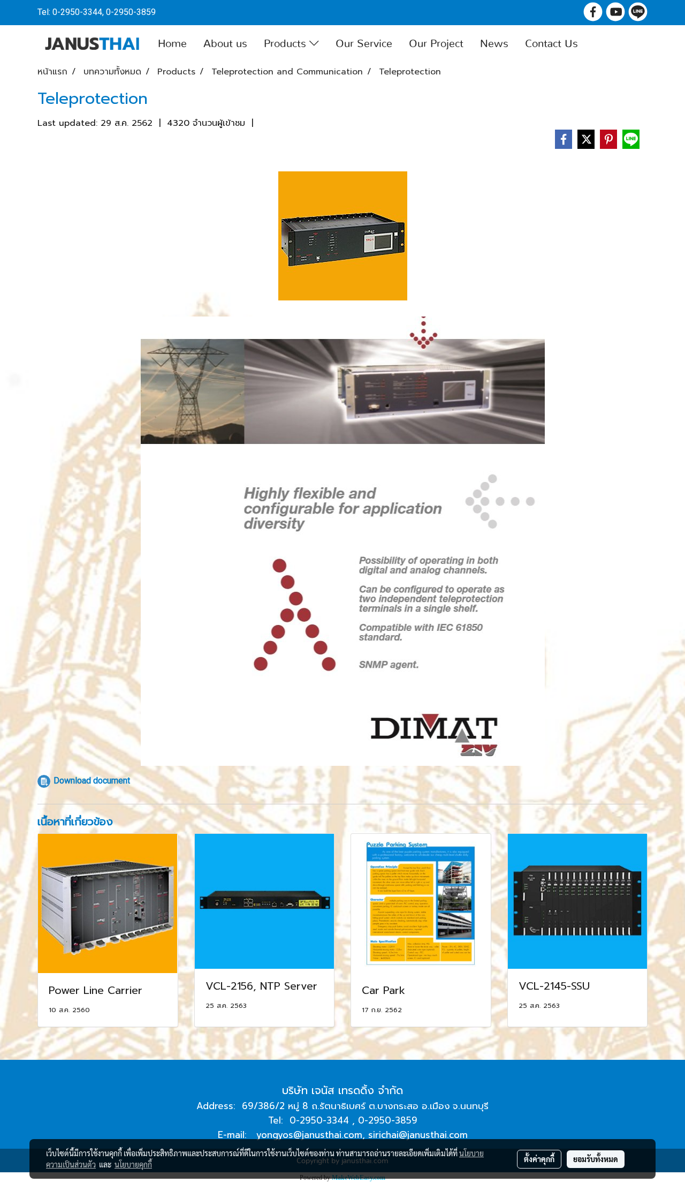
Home (172, 44)
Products (286, 44)
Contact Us (551, 44)
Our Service (364, 44)
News (494, 44)
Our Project (436, 44)
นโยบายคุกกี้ (133, 1164)
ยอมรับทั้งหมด (595, 1159)
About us (225, 44)
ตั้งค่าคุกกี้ (539, 1159)
